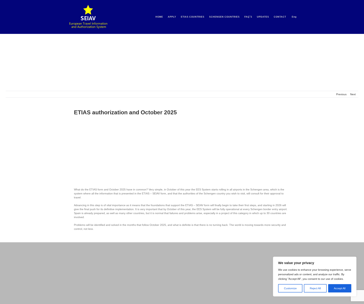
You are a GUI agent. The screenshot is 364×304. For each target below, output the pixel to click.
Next (353, 94)
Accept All (339, 288)
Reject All (315, 288)
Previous (341, 94)
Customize (290, 288)
